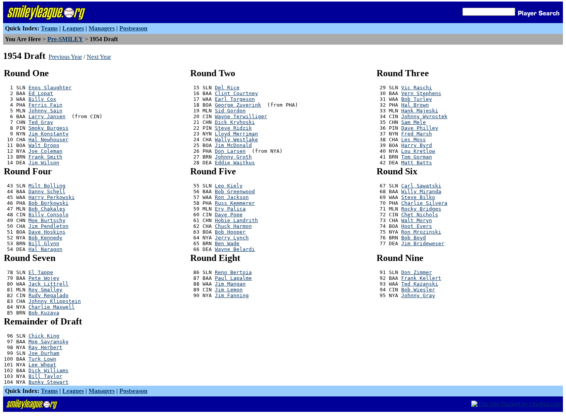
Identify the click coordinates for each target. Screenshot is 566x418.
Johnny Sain (45, 111)
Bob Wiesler (418, 290)
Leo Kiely (229, 186)
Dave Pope (229, 214)
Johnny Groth (233, 157)
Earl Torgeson (235, 99)
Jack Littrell (48, 284)
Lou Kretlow (418, 151)
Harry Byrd (416, 145)
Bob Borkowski (48, 203)
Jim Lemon (229, 290)
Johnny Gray (418, 295)
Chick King (43, 336)
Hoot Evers (416, 226)
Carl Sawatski (421, 186)
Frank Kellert (421, 278)
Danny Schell (46, 191)
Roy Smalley (45, 290)
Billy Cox (42, 99)
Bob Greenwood (235, 191)
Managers (102, 28)
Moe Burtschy (46, 220)
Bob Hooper (230, 232)
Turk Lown (42, 359)
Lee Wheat (42, 365)
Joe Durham (43, 353)
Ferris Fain (45, 105)
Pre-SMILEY (65, 39)
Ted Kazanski (419, 284)
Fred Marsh (416, 134)
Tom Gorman (416, 157)
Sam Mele (413, 122)
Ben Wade (227, 243)
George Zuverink (238, 105)
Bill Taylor (45, 376)
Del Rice (227, 87)
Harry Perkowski (51, 197)
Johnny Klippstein (54, 301)
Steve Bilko (418, 197)
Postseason (133, 28)
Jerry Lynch (232, 238)
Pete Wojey (43, 278)
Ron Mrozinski (421, 232)
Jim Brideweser (422, 243)
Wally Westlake (236, 139)
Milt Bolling (46, 186)
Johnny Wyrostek (424, 116)
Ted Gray (40, 122)
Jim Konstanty (48, 134)
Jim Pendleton (48, 226)
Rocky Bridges (421, 209)
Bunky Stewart (48, 382)
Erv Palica (230, 209)
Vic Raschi (416, 87)
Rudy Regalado (48, 295)
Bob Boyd (413, 238)
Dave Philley (419, 128)
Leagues (73, 28)
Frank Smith (45, 157)
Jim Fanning (232, 295)
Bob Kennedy (45, 238)
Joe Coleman (45, 151)
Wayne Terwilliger (241, 116)
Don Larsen (230, 151)
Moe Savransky (48, 341)
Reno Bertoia (233, 272)
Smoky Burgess (48, 128)
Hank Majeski (419, 111)
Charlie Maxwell (51, 307)
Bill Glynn (43, 243)
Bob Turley (416, 99)
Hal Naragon (45, 249)
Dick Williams (48, 370)
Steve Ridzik (233, 128)
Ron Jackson (232, 197)
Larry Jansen (46, 116)
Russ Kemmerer (235, 203)
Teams (49, 28)
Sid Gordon (230, 111)
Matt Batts (416, 163)
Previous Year (65, 57)
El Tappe (40, 272)
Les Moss (413, 139)
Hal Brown (415, 105)
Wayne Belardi (235, 249)
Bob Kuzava (43, 313)
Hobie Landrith (236, 220)
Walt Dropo (43, 145)
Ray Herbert (45, 347)
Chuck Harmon (233, 226)
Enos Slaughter (50, 87)
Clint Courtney (236, 93)
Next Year (99, 57)
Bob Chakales (46, 209)
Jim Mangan (230, 284)
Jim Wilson (43, 163)
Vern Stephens (421, 93)
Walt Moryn (416, 220)
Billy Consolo (48, 214)
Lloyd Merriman (236, 134)
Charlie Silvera (424, 203)
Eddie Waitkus (235, 163)
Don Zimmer (416, 272)
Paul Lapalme (233, 278)
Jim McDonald (233, 145)
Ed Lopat (40, 93)
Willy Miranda (421, 191)
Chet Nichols (419, 214)
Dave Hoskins (46, 232)
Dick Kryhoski (235, 122)
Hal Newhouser (48, 139)
